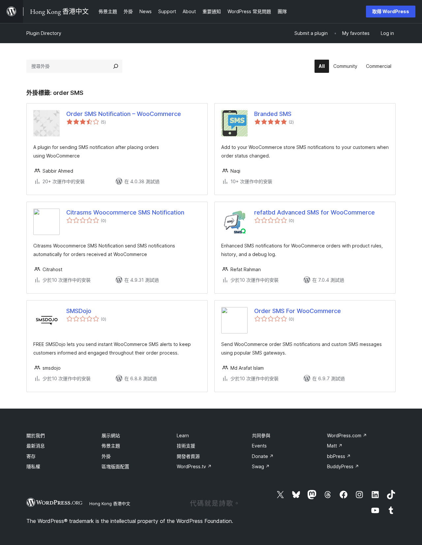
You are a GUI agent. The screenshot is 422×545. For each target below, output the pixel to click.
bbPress (339, 456)
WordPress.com (347, 435)
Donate (263, 456)
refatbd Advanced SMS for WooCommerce (314, 212)
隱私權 (33, 466)
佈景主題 (111, 445)
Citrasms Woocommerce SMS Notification (125, 212)
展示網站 (111, 435)
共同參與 (261, 435)
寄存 (31, 456)
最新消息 (35, 445)
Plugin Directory (43, 33)
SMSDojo (78, 310)
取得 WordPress (390, 11)
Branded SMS (272, 113)
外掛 (106, 456)
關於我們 (35, 435)
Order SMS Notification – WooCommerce (123, 113)
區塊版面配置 (115, 466)
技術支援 (186, 445)
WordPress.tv (194, 466)
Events (259, 445)
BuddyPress (343, 466)
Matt (335, 445)
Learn (183, 435)
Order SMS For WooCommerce (297, 310)
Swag (261, 466)
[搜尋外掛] (115, 66)
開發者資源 (188, 456)
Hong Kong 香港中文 (109, 503)
